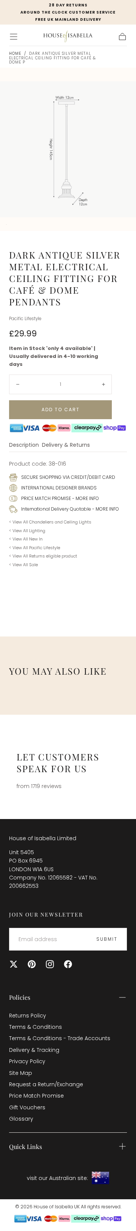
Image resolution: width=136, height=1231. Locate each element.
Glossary (21, 1119)
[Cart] (122, 36)
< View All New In (26, 539)
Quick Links (25, 1146)
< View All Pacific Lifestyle (34, 548)
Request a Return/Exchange (46, 1084)
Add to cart (61, 409)
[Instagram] (50, 964)
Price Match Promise (36, 1095)
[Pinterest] (31, 964)
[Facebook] (68, 964)
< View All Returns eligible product (43, 556)
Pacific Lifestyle (25, 319)
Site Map (20, 1073)
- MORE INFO (85, 498)
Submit (106, 939)
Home (15, 53)
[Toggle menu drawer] (13, 36)
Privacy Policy (27, 1061)
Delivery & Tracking (34, 1050)
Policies (19, 997)
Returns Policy (27, 1015)
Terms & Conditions (35, 1027)
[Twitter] (13, 964)
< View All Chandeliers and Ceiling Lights (50, 522)
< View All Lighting (27, 531)
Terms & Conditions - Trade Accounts (59, 1038)
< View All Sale (23, 565)
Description (24, 445)
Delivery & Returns (66, 445)
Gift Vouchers (27, 1107)
